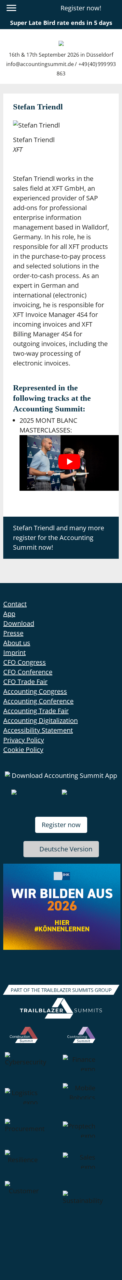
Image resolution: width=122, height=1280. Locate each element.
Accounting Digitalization (40, 720)
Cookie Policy (23, 749)
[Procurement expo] (32, 1134)
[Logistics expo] (32, 1101)
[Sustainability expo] (90, 1206)
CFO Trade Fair (25, 681)
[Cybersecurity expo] (32, 1067)
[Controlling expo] (90, 1039)
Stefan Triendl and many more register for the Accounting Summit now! (58, 537)
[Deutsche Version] (113, 8)
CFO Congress (24, 662)
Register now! (81, 8)
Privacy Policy (23, 739)
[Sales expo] (90, 1165)
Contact (15, 604)
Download (18, 623)
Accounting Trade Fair (36, 710)
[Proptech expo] (90, 1134)
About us (16, 642)
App (9, 613)
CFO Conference (27, 672)
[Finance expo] (90, 1068)
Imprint (14, 652)
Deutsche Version (65, 849)
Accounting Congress (35, 691)
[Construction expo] (32, 1039)
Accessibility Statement (38, 730)
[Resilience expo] (32, 1165)
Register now (61, 824)
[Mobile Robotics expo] (90, 1101)
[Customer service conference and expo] (32, 1206)
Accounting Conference (38, 701)
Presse (13, 633)
